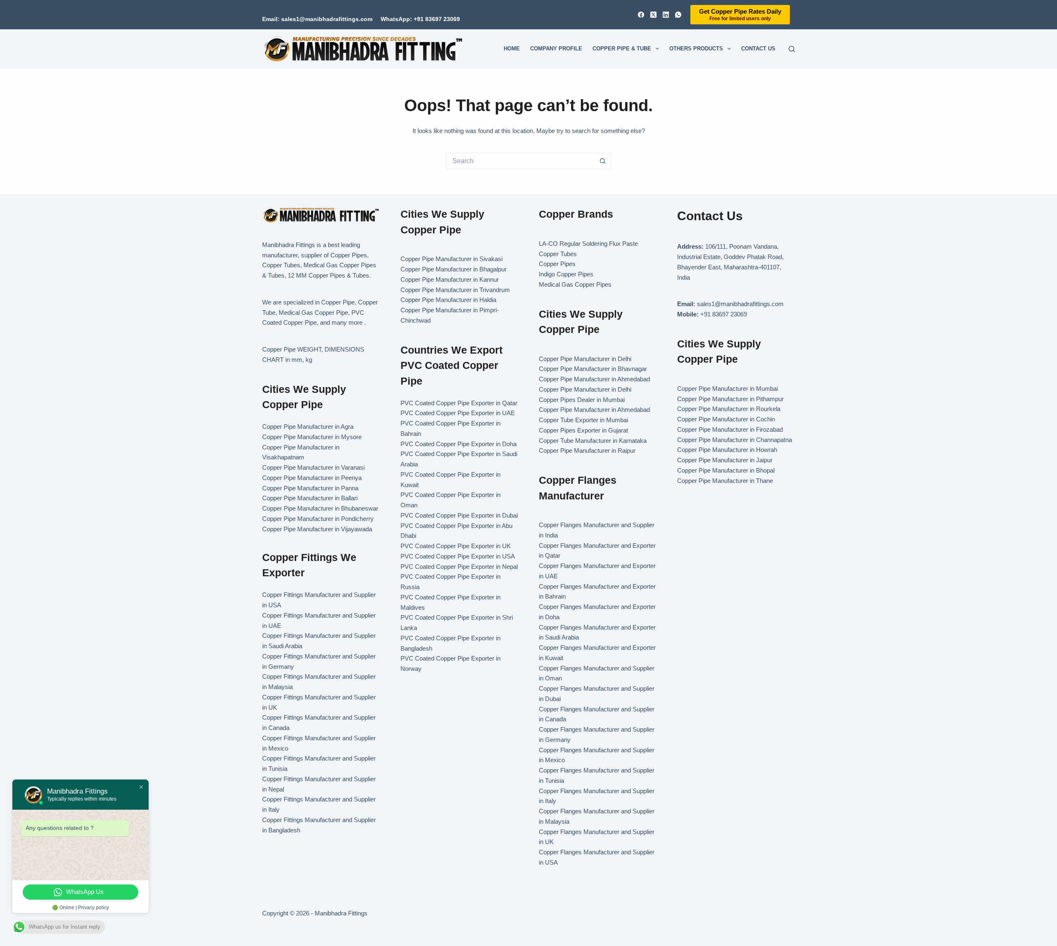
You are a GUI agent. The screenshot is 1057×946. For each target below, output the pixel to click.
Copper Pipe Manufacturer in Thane (726, 480)
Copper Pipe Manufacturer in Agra (307, 426)
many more (347, 322)
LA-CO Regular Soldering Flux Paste (588, 243)
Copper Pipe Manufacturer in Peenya (312, 477)
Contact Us (758, 48)
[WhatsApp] (678, 15)
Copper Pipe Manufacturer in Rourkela (728, 408)
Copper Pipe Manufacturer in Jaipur (725, 459)
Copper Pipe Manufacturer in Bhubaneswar (320, 508)
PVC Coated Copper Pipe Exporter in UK (456, 545)
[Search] (792, 49)
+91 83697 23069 (723, 314)
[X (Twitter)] (653, 15)
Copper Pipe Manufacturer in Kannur (450, 279)
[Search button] (603, 161)
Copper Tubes (558, 253)
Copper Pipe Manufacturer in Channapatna (734, 439)
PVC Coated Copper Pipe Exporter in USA (458, 556)
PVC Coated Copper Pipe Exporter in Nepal (459, 566)
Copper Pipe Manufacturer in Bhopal (726, 470)
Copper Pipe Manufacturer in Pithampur (730, 398)
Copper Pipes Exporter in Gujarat (583, 430)
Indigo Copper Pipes (566, 274)
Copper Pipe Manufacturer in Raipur (587, 450)
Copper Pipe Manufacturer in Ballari (310, 498)
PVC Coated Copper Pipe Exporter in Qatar (459, 402)
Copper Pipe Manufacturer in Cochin (726, 419)
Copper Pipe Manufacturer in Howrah (727, 449)
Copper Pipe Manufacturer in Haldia (448, 299)
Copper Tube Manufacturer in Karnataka (593, 440)
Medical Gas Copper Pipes (575, 284)
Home (512, 48)
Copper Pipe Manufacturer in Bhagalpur (454, 269)
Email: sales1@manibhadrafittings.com (317, 19)
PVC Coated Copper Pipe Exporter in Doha (459, 443)
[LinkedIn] (666, 15)
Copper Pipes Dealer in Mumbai (582, 399)
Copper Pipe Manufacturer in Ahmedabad (594, 379)
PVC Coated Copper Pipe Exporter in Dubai (459, 515)
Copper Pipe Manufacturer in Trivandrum (455, 289)
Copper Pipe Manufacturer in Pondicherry (318, 518)
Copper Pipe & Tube (621, 48)
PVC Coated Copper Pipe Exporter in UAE (458, 412)
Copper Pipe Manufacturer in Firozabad (730, 429)
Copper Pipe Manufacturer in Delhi (585, 358)
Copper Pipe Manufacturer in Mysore (312, 436)
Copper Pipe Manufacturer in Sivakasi (451, 258)
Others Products (696, 48)
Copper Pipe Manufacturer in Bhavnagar (593, 368)
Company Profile (556, 48)
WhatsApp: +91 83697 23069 (420, 19)
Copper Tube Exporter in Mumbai (583, 419)
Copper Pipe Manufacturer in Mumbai (727, 388)
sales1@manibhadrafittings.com (740, 303)
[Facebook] (641, 15)
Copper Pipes (557, 263)
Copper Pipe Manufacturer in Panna (310, 488)
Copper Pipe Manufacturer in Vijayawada (317, 528)
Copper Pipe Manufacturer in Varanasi (313, 467)
